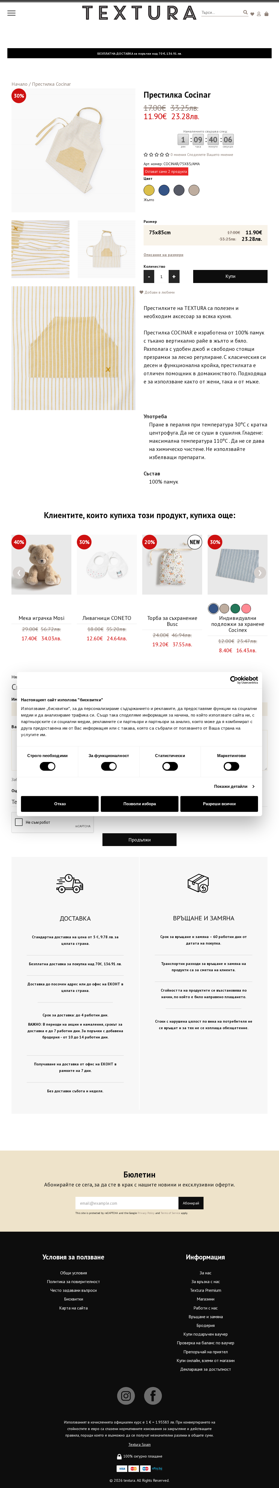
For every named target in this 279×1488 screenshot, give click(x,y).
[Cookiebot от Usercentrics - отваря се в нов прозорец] (234, 680)
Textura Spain (139, 1444)
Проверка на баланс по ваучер (205, 1342)
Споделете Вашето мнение (210, 154)
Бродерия (205, 1325)
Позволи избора (139, 803)
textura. (130, 1480)
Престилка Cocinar (51, 84)
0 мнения (178, 154)
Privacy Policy (146, 1213)
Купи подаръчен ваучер (205, 1334)
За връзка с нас (206, 1281)
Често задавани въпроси (73, 1290)
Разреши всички (219, 803)
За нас (205, 1272)
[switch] (109, 766)
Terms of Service (170, 1213)
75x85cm (205, 235)
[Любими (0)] (253, 14)
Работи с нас (205, 1308)
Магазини (205, 1299)
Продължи (139, 840)
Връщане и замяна (206, 1316)
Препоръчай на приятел (205, 1351)
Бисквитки (73, 1299)
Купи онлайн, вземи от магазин (206, 1360)
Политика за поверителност (73, 1281)
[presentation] (19, 573)
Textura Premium (205, 1290)
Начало (19, 84)
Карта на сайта (73, 1308)
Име (15, 699)
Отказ (60, 803)
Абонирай (191, 1203)
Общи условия (73, 1272)
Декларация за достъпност (205, 1369)
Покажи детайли (230, 786)
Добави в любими (159, 292)
